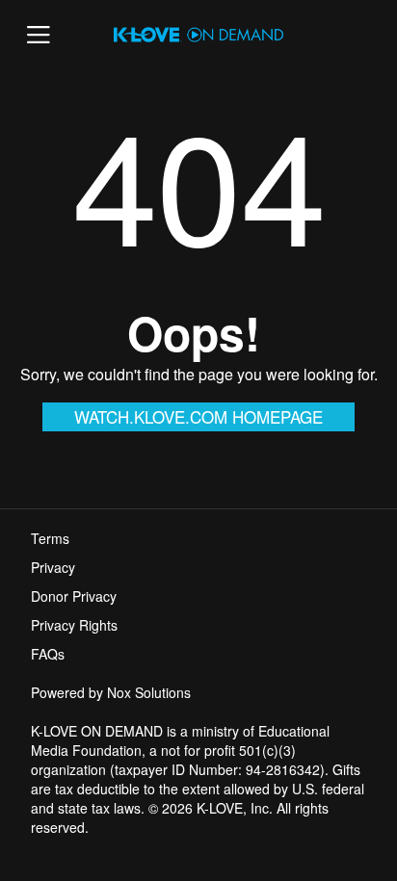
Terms (50, 538)
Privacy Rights (74, 625)
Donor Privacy (74, 596)
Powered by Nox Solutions (111, 692)
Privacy (53, 567)
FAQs (48, 653)
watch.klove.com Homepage (198, 416)
